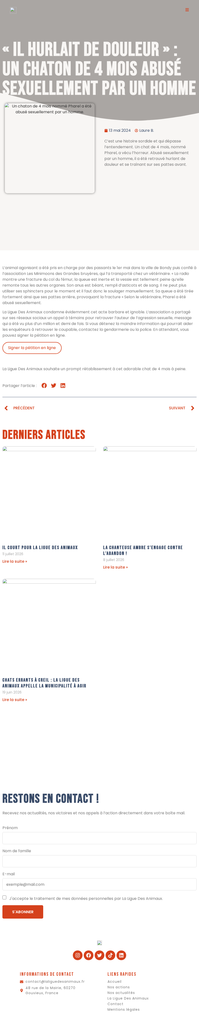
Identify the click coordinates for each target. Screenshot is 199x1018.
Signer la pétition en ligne (32, 348)
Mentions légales (124, 1009)
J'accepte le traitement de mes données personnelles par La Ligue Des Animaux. (85, 898)
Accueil (115, 981)
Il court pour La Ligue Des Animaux (40, 548)
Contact (116, 1003)
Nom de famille (16, 851)
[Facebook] (88, 955)
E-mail (8, 874)
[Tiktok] (110, 955)
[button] (44, 385)
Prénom (10, 828)
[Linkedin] (121, 955)
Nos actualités (121, 992)
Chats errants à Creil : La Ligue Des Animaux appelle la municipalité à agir (44, 683)
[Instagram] (78, 955)
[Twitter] (99, 955)
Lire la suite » (14, 561)
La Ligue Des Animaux (128, 998)
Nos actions (119, 987)
